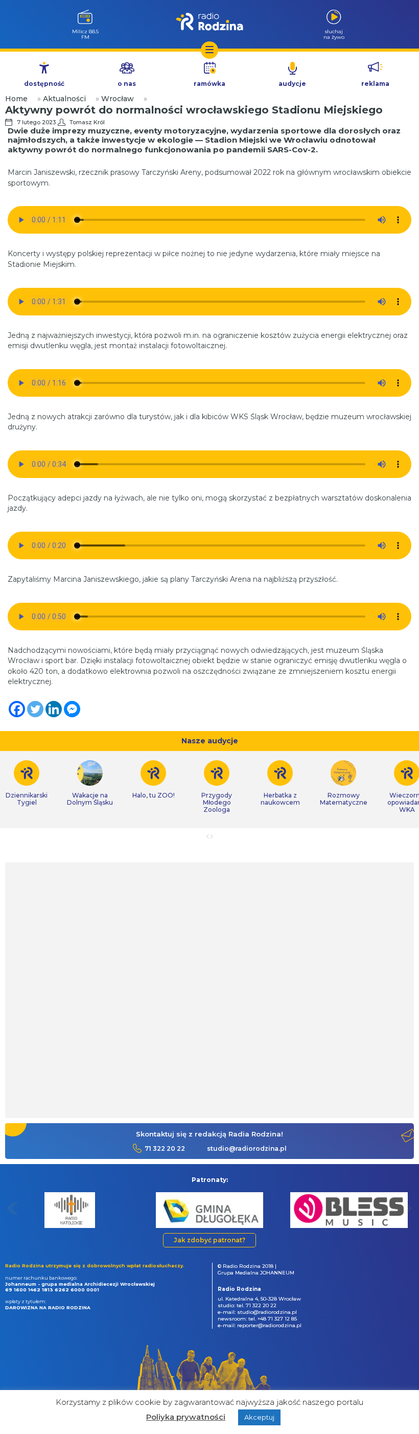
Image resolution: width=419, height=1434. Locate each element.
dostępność (44, 83)
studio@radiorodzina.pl (247, 1148)
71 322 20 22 (165, 1148)
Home (16, 98)
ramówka (209, 83)
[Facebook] (17, 709)
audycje (292, 83)
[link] (90, 783)
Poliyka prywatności (185, 1417)
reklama (375, 83)
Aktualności (64, 98)
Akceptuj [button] (259, 1417)
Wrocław (117, 98)
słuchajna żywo (333, 34)
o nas (127, 83)
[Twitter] (35, 709)
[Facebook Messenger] (72, 709)
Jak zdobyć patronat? (209, 1240)
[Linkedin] (53, 709)
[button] (12, 1208)
